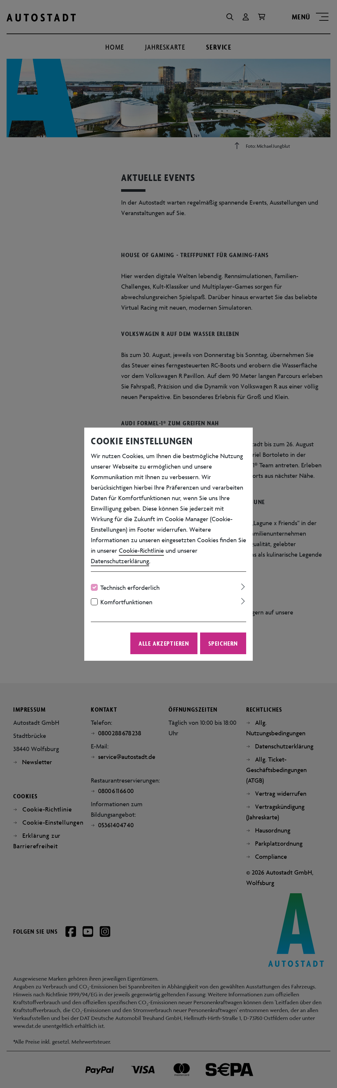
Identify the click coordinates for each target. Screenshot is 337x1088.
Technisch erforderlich (130, 587)
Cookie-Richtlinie (141, 550)
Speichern (223, 643)
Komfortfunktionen (126, 602)
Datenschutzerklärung (120, 561)
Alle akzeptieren (164, 643)
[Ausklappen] (243, 586)
